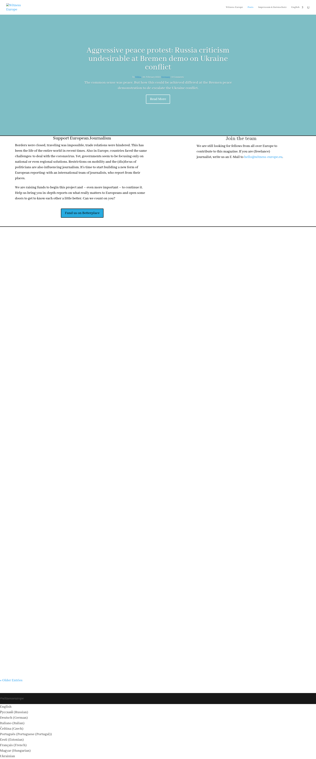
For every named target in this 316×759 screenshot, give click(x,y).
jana (133, 378)
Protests (183, 422)
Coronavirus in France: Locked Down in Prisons (158, 591)
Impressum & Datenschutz (272, 7)
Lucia (142, 554)
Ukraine (175, 290)
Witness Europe (234, 7)
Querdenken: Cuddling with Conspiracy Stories (158, 416)
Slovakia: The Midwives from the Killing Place (158, 372)
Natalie (144, 290)
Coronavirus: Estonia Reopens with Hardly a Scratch (158, 641)
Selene (138, 598)
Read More (158, 99)
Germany (165, 77)
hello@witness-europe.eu (263, 157)
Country (164, 648)
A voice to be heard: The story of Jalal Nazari (158, 284)
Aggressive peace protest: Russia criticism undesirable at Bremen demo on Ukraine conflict (158, 58)
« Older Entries (11, 680)
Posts (250, 7)
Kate (132, 648)
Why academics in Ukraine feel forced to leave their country (158, 328)
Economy (162, 466)
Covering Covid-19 (161, 378)
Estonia (155, 648)
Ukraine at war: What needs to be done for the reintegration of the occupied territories (158, 503)
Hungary (166, 554)
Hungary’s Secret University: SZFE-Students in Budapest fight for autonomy (158, 547)
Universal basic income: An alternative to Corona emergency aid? (158, 460)
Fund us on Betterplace (82, 213)
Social (166, 290)
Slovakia (176, 378)
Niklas (138, 77)
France (180, 598)
